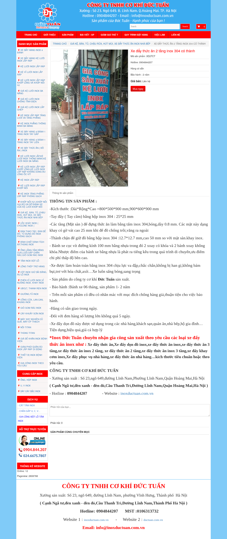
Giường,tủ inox (29, 294)
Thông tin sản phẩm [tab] (62, 193)
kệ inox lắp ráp (29, 179)
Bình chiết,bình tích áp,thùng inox (30, 243)
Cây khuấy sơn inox (32, 313)
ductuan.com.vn (153, 520)
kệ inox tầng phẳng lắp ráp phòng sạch (30, 195)
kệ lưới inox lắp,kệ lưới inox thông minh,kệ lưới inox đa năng (31, 158)
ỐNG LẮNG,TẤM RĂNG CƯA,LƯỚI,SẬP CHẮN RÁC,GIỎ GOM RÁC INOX (30, 252)
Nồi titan (25, 327)
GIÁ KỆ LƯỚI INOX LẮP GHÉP (30, 108)
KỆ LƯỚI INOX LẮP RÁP (32, 66)
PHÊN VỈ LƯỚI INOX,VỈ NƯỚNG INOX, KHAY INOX (30, 281)
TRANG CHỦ (30, 34)
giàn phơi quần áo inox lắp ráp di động (29, 348)
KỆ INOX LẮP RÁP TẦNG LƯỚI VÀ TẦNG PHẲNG (31, 116)
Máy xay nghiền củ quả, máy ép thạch (30, 320)
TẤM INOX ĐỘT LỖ (29, 260)
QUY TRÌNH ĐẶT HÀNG (136, 34)
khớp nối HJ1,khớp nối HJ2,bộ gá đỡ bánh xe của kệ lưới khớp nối (32, 204)
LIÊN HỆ (175, 34)
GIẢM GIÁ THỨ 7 (109, 34)
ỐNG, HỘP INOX (28, 379)
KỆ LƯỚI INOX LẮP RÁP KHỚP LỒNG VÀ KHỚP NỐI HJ (31, 83)
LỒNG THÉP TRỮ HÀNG (32, 266)
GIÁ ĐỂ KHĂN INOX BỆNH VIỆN (32, 340)
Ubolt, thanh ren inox (33, 288)
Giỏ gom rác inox (30, 307)
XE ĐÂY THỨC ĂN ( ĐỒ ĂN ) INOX (30, 149)
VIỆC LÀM (159, 34)
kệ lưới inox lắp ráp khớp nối (31, 187)
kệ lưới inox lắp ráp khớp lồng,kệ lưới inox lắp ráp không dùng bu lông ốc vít (31, 170)
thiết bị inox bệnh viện (29, 356)
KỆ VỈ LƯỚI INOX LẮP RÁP (30, 73)
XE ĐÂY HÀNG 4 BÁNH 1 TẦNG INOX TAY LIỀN (31, 141)
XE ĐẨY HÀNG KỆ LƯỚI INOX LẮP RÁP (31, 59)
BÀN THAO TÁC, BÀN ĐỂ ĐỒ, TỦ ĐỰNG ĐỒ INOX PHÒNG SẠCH (31, 234)
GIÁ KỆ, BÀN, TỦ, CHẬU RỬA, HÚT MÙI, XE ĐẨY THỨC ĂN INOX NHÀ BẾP (31, 215)
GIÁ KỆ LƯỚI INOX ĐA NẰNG (30, 92)
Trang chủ (60, 43)
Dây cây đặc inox (30, 391)
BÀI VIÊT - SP (87, 34)
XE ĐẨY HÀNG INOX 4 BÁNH (30, 51)
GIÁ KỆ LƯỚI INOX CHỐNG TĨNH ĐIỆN (28, 100)
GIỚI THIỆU (50, 34)
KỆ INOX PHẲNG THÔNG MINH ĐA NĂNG (31, 124)
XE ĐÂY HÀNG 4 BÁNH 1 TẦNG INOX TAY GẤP (31, 133)
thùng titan (27, 332)
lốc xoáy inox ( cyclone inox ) (27, 224)
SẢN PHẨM (67, 34)
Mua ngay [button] (138, 88)
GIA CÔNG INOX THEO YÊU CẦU (30, 364)
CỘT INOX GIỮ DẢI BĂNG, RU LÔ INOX (32, 273)
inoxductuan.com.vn (136, 393)
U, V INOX (25, 385)
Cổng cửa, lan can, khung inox (30, 301)
